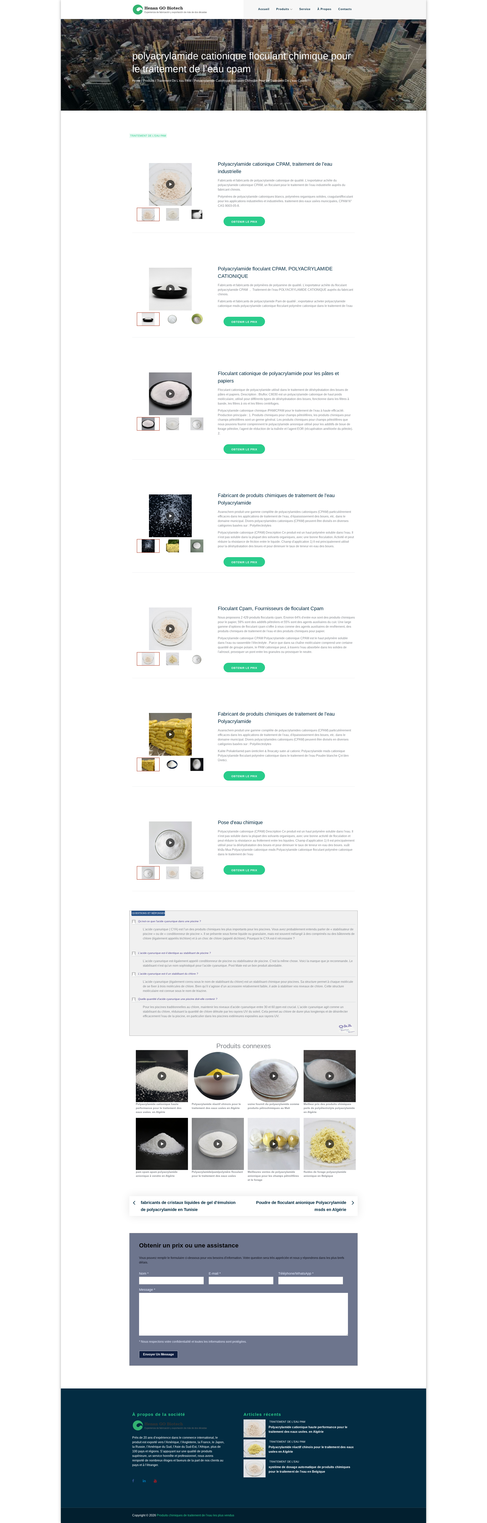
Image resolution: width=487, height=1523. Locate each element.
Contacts (345, 9)
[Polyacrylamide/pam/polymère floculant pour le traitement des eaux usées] (218, 1144)
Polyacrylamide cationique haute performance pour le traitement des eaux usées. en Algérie (308, 1429)
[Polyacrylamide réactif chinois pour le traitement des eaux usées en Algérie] (218, 1076)
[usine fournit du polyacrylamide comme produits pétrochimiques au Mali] (274, 1076)
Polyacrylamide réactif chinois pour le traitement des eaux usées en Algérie (311, 1449)
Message (147, 1290)
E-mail (215, 1273)
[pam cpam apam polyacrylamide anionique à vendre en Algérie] (162, 1144)
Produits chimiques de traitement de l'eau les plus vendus (195, 1515)
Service (304, 9)
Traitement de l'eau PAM (148, 135)
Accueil (263, 9)
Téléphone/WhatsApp (296, 1273)
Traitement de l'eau (284, 1461)
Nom (144, 1273)
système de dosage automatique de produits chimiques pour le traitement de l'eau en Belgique (309, 1469)
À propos (324, 9)
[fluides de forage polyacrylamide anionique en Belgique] (330, 1144)
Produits (282, 9)
